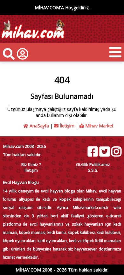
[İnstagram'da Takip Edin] (116, 151)
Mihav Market (99, 126)
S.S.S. (93, 170)
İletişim (66, 126)
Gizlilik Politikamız (93, 164)
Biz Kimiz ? (31, 164)
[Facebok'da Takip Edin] (92, 151)
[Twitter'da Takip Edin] (104, 151)
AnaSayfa (38, 126)
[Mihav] (32, 40)
